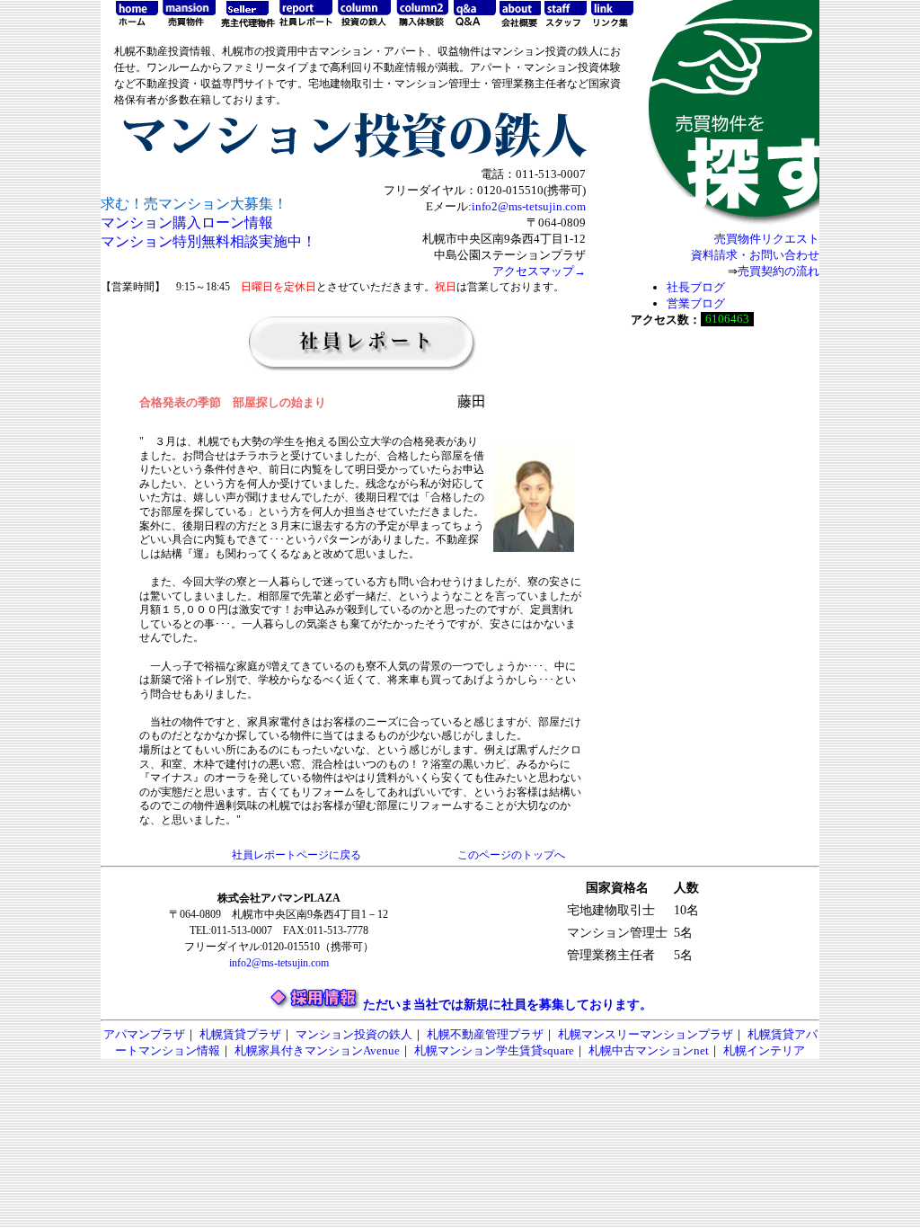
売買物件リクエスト (766, 238)
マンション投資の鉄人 (354, 1034)
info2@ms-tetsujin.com (529, 206)
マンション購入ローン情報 (187, 222)
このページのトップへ (511, 855)
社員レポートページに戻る (296, 855)
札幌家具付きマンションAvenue (317, 1050)
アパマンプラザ (144, 1034)
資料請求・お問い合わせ (755, 255)
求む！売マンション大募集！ (194, 203)
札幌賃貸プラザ (240, 1034)
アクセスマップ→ (539, 271)
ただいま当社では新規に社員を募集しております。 (507, 1004)
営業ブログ (696, 303)
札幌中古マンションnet (648, 1050)
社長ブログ (696, 287)
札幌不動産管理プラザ (485, 1034)
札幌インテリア (764, 1050)
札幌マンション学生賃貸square (494, 1050)
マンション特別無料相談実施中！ (208, 241)
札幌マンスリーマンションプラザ (645, 1034)
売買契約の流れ (778, 271)
